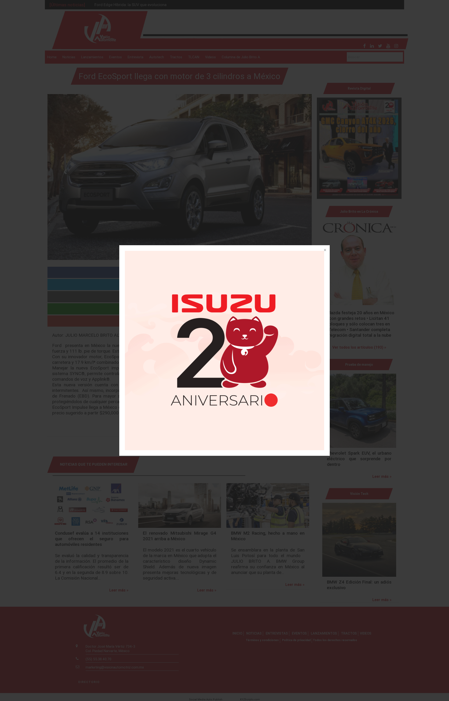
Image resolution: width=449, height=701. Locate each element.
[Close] (324, 250)
